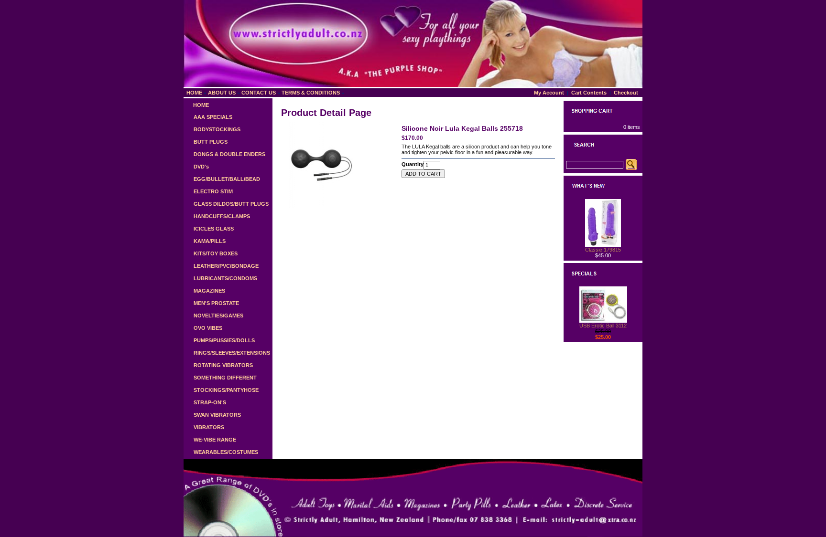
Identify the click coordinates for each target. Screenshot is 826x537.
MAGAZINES (209, 291)
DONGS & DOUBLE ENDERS (229, 154)
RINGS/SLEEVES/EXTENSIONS (232, 353)
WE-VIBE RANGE (215, 439)
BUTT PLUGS (211, 142)
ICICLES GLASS (214, 229)
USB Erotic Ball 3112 (603, 325)
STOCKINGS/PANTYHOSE (226, 390)
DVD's (201, 166)
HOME (194, 92)
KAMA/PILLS (210, 241)
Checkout (626, 92)
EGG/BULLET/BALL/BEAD (227, 179)
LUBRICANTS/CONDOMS (225, 278)
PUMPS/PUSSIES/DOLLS (224, 340)
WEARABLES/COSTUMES (226, 452)
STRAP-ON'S (210, 402)
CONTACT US (258, 92)
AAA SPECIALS (213, 117)
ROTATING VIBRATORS (223, 365)
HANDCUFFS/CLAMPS (222, 216)
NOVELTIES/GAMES (218, 315)
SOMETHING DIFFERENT (225, 377)
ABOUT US (222, 92)
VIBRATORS (209, 427)
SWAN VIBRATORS (217, 415)
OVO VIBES (208, 328)
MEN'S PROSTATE (216, 303)
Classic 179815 (603, 250)
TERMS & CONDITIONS (311, 92)
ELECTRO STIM (213, 191)
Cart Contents (589, 92)
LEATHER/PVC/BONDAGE (226, 266)
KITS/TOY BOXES (216, 253)
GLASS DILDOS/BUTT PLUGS (231, 204)
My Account (549, 92)
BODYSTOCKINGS (217, 129)
